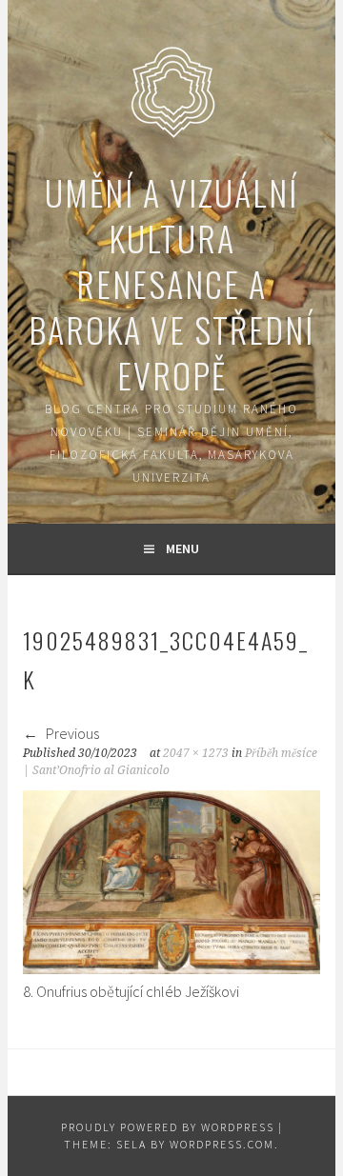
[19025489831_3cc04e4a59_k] (171, 968)
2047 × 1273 (196, 753)
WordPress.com (222, 1144)
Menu (182, 548)
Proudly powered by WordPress (167, 1127)
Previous (71, 733)
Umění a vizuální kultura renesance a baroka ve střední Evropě (171, 283)
